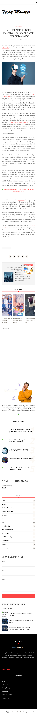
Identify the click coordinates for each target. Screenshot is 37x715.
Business (4, 504)
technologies (5, 48)
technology (5, 548)
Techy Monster (17, 712)
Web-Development (7, 530)
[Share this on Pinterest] (18, 256)
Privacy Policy (6, 688)
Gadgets (4, 515)
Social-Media (6, 526)
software (4, 544)
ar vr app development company (20, 122)
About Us (4, 681)
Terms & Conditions (7, 695)
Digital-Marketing (7, 511)
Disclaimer (5, 691)
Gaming (4, 519)
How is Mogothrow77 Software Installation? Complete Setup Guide (20, 450)
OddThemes (25, 704)
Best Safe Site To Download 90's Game (21, 458)
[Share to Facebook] (10, 256)
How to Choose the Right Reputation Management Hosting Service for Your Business (20, 431)
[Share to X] (14, 256)
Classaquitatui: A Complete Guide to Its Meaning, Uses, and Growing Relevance (19, 628)
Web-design (5, 533)
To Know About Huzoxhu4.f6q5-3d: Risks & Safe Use (21, 621)
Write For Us (5, 698)
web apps (21, 200)
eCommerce (18, 26)
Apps (3, 501)
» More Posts (6, 669)
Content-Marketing (7, 508)
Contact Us (5, 684)
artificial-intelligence (8, 537)
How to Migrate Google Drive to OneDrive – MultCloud (19, 440)
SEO (3, 522)
